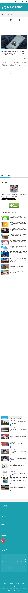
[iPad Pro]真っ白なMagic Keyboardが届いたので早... (18, 459)
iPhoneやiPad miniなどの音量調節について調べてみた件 (18, 272)
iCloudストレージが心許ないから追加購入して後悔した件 (18, 247)
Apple (3, 48)
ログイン (2, 509)
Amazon (5, 584)
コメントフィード (4, 514)
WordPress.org (4, 516)
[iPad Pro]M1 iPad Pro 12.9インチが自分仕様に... (18, 437)
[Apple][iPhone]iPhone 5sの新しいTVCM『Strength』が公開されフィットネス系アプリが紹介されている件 (13, 53)
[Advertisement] (14, 85)
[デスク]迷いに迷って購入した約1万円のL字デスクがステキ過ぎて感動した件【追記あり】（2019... (18, 229)
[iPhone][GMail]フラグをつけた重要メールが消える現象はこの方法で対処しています (18, 242)
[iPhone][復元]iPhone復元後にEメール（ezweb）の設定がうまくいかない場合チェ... (18, 217)
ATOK (23, 583)
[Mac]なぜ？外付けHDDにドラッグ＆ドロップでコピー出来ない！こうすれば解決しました (18, 223)
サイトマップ (14, 586)
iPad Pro (5, 583)
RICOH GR (11, 584)
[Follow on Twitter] (19, 1)
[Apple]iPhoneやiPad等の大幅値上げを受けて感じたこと (18, 422)
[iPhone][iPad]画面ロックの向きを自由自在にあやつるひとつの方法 (18, 253)
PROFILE (23, 584)
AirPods (17, 583)
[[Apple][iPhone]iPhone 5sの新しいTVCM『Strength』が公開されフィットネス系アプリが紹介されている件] (14, 42)
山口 (17, 584)
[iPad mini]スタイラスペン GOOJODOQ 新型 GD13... (18, 430)
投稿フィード (3, 511)
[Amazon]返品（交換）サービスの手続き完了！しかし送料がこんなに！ (18, 235)
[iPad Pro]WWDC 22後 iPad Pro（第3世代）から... (18, 466)
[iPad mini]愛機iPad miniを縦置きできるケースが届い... (18, 452)
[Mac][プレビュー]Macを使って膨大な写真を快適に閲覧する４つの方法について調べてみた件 (18, 260)
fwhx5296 (4, 194)
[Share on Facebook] (15, 1)
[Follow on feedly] (22, 1)
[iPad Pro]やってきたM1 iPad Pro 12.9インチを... (18, 444)
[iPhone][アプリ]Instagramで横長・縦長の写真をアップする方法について (18, 265)
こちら (7, 197)
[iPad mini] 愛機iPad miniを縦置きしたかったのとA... (18, 474)
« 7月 (2, 572)
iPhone (11, 583)
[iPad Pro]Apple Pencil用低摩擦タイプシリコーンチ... (18, 488)
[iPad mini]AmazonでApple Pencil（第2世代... (18, 481)
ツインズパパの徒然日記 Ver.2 (11, 8)
